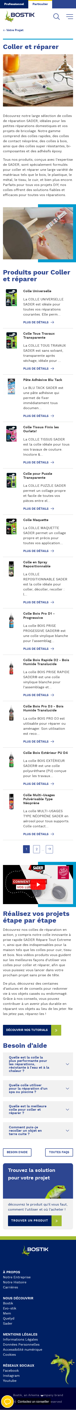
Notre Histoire (14, 1282)
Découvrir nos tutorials (27, 1030)
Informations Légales (20, 1339)
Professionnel (14, 4)
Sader (7, 1323)
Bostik (8, 1303)
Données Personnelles (21, 1344)
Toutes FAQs (59, 1152)
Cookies (9, 1354)
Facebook (11, 1370)
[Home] (23, 16)
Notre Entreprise (17, 1277)
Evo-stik (9, 1308)
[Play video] (38, 884)
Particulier (40, 4)
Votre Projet (14, 30)
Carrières (10, 1287)
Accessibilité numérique (22, 1349)
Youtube (9, 1380)
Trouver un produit (29, 1220)
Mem (7, 1313)
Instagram (11, 1375)
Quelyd (8, 1318)
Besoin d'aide (17, 1152)
